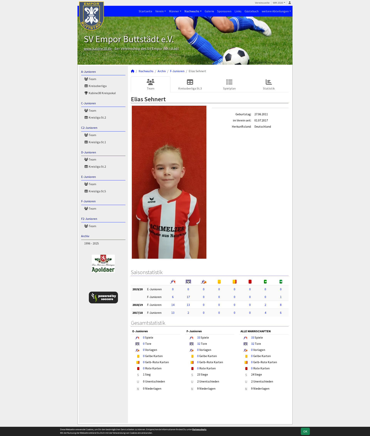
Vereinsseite (262, 2)
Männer (174, 11)
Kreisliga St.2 (97, 117)
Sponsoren (224, 11)
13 (188, 305)
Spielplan (229, 88)
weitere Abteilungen (275, 11)
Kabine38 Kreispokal (102, 93)
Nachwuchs (191, 11)
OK (305, 431)
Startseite (145, 11)
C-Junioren (88, 103)
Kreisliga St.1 (97, 142)
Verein (159, 11)
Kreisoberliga (97, 86)
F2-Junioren (89, 219)
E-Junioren (88, 177)
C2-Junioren (89, 128)
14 (172, 305)
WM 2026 (278, 2)
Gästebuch (252, 11)
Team (92, 79)
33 (198, 337)
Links (238, 11)
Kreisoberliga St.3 (190, 88)
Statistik (269, 88)
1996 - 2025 (91, 243)
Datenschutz (199, 429)
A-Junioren (88, 72)
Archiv (85, 236)
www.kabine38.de (98, 48)
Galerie (209, 11)
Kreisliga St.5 (97, 191)
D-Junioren (88, 152)
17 (188, 297)
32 (198, 344)
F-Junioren (88, 201)
